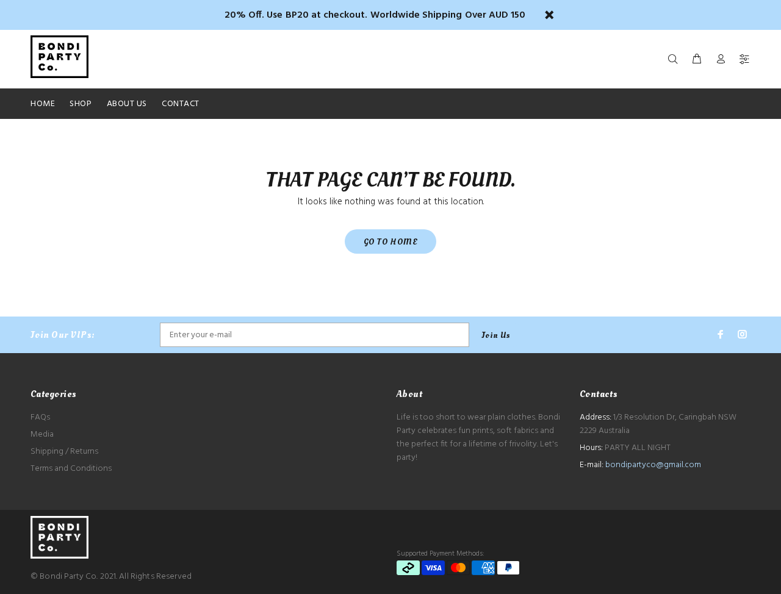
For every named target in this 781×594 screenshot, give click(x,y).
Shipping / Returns (64, 452)
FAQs (40, 417)
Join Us (496, 335)
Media (42, 435)
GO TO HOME (390, 242)
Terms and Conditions (71, 469)
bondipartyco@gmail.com (653, 465)
